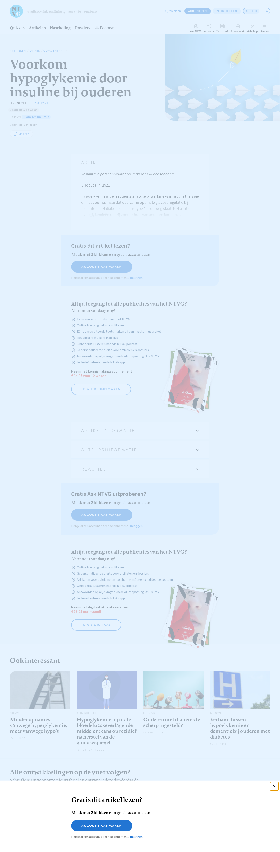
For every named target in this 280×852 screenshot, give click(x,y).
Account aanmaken (101, 825)
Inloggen (136, 837)
